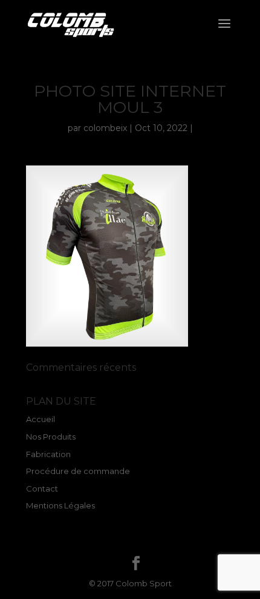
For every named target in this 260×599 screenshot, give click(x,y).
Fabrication (48, 454)
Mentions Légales (60, 505)
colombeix (105, 128)
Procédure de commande (78, 471)
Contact (42, 488)
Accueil (40, 419)
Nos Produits (51, 436)
